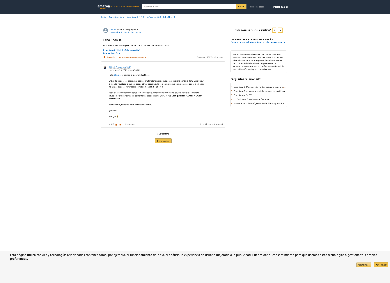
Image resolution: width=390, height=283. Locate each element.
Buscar (241, 6)
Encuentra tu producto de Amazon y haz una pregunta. (257, 42)
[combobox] (194, 6)
